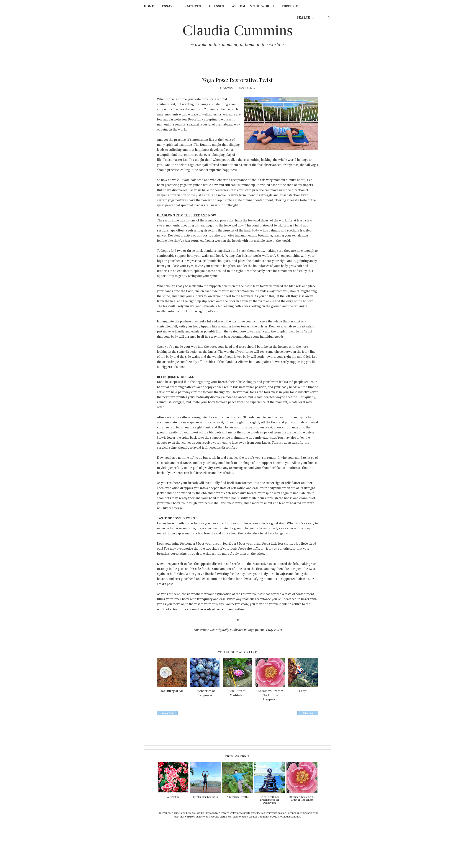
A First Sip (173, 797)
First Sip (290, 6)
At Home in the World (253, 6)
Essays (168, 6)
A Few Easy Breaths (237, 797)
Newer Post (167, 713)
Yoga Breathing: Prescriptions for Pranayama (269, 800)
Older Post (307, 713)
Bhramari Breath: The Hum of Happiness (302, 798)
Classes (216, 6)
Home (149, 6)
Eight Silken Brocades (205, 797)
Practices (191, 6)
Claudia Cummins (238, 30)
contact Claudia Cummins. (254, 816)
